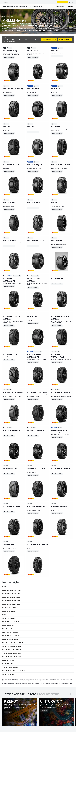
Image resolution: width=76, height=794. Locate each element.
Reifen (8, 6)
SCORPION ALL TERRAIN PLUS (58, 355)
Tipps (29, 6)
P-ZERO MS (32, 316)
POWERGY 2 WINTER (36, 430)
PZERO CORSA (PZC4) (13, 89)
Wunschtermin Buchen (62, 2)
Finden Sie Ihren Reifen (9, 57)
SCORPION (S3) (10, 51)
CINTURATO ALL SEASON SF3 (34, 355)
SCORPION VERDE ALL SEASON (61, 317)
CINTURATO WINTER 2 (37, 506)
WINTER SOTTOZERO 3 (37, 468)
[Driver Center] (5, 2)
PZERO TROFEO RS (35, 240)
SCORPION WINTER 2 (60, 468)
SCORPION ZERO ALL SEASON (12, 317)
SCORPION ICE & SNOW (37, 544)
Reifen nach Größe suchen (66, 39)
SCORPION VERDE (11, 165)
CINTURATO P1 (33, 202)
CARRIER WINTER (59, 506)
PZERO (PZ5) (33, 89)
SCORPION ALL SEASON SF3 (10, 279)
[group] (38, 586)
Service (4, 6)
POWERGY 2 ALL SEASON (34, 279)
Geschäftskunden (23, 6)
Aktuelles (16, 6)
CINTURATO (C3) (34, 165)
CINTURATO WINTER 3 (13, 430)
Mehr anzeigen (8, 712)
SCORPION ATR (10, 354)
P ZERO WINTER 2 (59, 430)
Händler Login (39, 6)
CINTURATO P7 (9, 202)
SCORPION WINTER (11, 506)
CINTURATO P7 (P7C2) (60, 165)
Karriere (34, 6)
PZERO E (31, 127)
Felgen (11, 6)
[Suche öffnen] (69, 2)
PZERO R (55, 51)
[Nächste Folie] (72, 693)
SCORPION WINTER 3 (60, 392)
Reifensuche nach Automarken (50, 39)
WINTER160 (8, 544)
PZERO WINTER (10, 468)
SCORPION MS (57, 278)
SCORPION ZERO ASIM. (37, 392)
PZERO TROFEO (58, 240)
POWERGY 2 (32, 51)
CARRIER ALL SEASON (13, 392)
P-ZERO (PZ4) (57, 89)
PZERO (6, 127)
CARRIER (55, 202)
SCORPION (56, 127)
